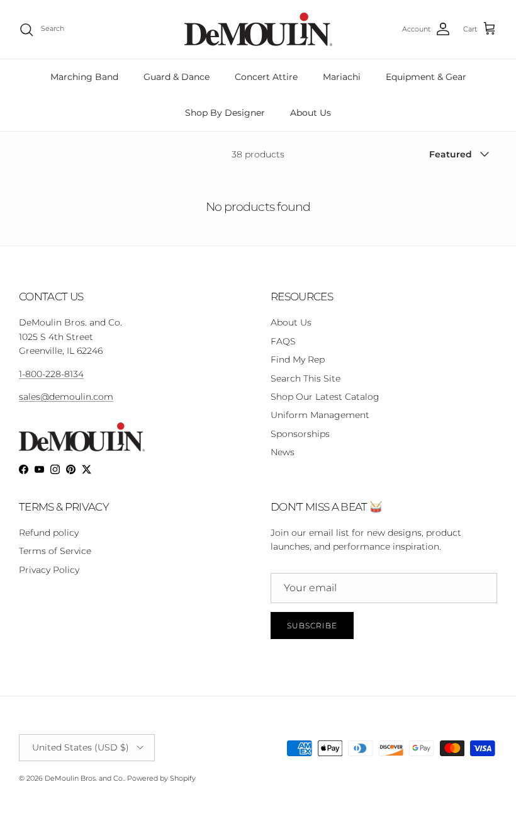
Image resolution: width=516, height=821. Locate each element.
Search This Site (305, 378)
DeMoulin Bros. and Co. (84, 778)
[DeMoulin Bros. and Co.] (258, 29)
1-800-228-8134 (51, 374)
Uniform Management (320, 415)
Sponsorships (300, 433)
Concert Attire (266, 76)
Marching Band (84, 76)
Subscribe (312, 625)
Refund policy (49, 532)
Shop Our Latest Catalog (325, 396)
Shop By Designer (225, 112)
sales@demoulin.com (66, 396)
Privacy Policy (49, 569)
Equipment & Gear (426, 76)
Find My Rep (298, 359)
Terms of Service (55, 551)
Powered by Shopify (161, 778)
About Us (310, 112)
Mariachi (342, 76)
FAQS (283, 341)
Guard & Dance (176, 76)
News (282, 452)
